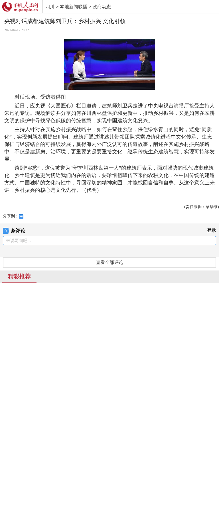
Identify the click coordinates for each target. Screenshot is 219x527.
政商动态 (102, 6)
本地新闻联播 (73, 6)
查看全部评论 (109, 262)
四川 (49, 6)
